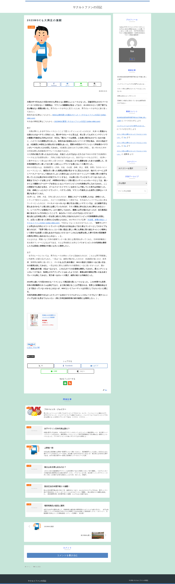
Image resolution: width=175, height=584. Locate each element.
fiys (132, 51)
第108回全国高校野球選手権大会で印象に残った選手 (132, 78)
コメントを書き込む (67, 555)
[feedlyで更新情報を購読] (65, 383)
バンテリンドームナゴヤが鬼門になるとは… (131, 84)
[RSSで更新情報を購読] (70, 383)
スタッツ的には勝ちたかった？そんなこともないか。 (131, 90)
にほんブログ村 (33, 348)
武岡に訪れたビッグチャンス (126, 96)
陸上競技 (31, 356)
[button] (94, 84)
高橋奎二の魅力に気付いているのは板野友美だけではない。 (131, 102)
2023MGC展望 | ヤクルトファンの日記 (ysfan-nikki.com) (77, 121)
